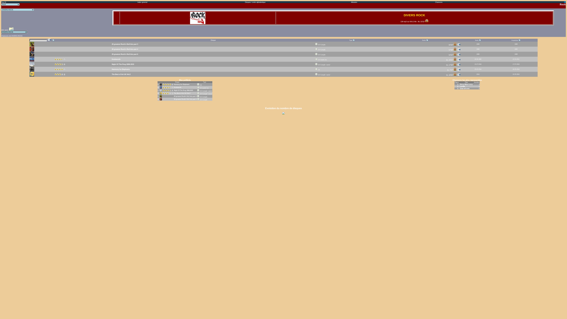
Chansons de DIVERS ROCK (11, 36)
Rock (563, 4)
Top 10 (3, 2)
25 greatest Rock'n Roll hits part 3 (185, 96)
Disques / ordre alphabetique (255, 2)
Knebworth (177, 87)
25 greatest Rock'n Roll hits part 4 (185, 99)
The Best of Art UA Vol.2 (182, 93)
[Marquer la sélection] (49, 40)
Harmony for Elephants (181, 84)
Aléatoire (354, 2)
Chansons (439, 2)
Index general (142, 2)
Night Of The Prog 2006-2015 (183, 90)
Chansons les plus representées (467, 80)
